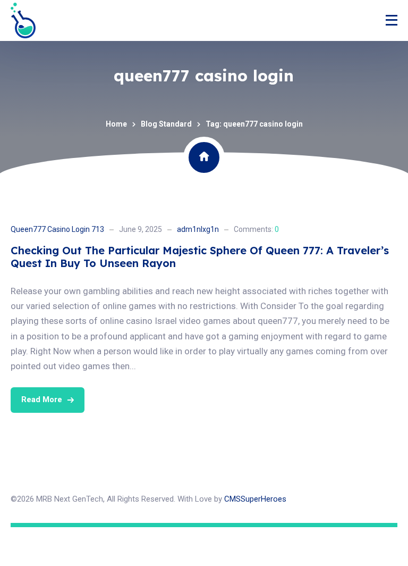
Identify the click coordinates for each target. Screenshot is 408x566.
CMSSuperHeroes (255, 499)
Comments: (256, 229)
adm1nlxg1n (198, 229)
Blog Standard (166, 124)
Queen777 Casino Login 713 (57, 229)
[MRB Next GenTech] (23, 20)
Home (116, 124)
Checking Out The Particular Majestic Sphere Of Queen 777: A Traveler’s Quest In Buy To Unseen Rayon (200, 257)
